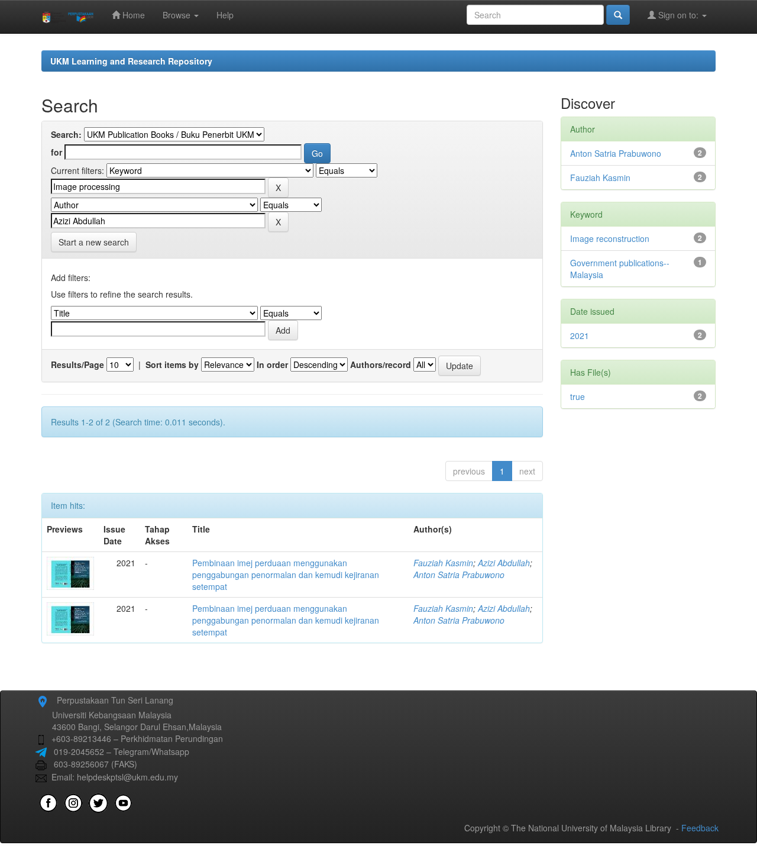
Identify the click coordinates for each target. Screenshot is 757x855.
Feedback (700, 828)
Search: (66, 134)
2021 (579, 335)
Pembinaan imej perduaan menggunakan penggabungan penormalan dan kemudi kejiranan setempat (285, 574)
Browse (178, 15)
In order (272, 364)
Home (132, 15)
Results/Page (77, 364)
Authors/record (380, 364)
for (56, 152)
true (577, 396)
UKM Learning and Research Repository (131, 61)
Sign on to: (678, 15)
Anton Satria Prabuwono (458, 574)
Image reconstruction (609, 238)
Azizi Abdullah (504, 563)
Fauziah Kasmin (443, 563)
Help (225, 15)
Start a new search (94, 242)
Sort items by (172, 364)
